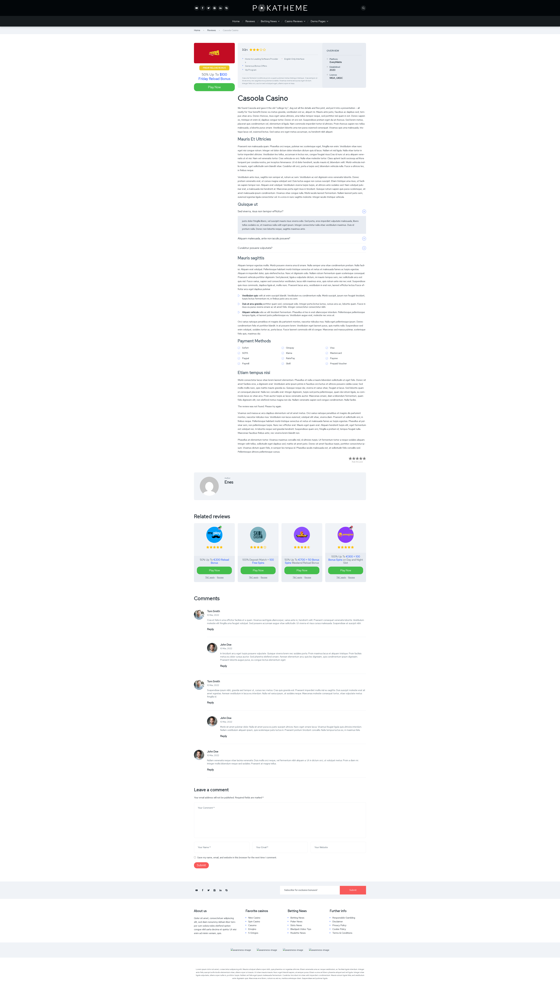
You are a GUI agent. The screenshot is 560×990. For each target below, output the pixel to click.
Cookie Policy (339, 929)
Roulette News (298, 933)
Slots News (296, 925)
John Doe (225, 644)
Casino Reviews (294, 21)
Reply (210, 629)
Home (236, 21)
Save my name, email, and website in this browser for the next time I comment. (237, 857)
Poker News (296, 921)
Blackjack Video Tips (300, 929)
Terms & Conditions (342, 933)
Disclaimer (337, 921)
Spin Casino (254, 921)
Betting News (269, 21)
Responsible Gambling (343, 917)
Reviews (250, 21)
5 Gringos (253, 933)
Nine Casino (254, 917)
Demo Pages (318, 21)
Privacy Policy (339, 925)
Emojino (252, 929)
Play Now (214, 87)
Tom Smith (213, 611)
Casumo (252, 925)
